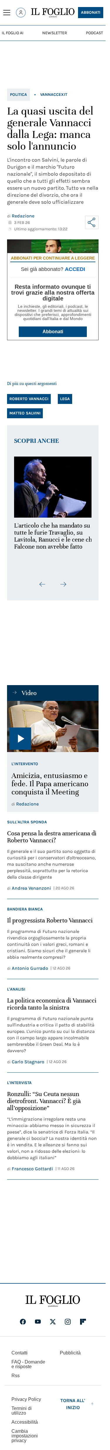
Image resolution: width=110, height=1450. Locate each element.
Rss (15, 1372)
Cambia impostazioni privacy (24, 1433)
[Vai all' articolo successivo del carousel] (63, 581)
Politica (18, 94)
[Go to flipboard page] (83, 1318)
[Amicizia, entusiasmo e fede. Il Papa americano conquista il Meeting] (53, 723)
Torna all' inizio (72, 1400)
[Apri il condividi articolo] (92, 222)
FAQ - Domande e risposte (28, 1361)
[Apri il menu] (6, 12)
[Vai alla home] (53, 13)
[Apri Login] (21, 13)
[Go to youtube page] (38, 1318)
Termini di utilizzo (21, 1407)
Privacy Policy (26, 1396)
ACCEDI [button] (75, 269)
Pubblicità (70, 1349)
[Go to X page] (53, 1318)
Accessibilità (24, 1418)
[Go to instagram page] (68, 1318)
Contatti (19, 1349)
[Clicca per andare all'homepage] (53, 1298)
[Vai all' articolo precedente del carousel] (42, 581)
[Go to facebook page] (23, 1318)
